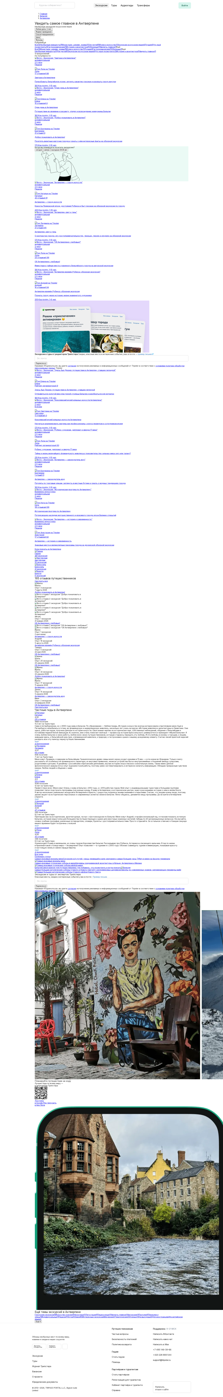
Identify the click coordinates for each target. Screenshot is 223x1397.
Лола (37, 832)
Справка (116, 1390)
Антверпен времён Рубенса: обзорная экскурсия (57, 645)
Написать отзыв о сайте (162, 1388)
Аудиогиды (127, 5)
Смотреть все (41, 581)
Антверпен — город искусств (48, 636)
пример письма (145, 354)
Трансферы (143, 5)
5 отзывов (39, 415)
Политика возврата (121, 1344)
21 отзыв (38, 133)
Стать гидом (118, 1357)
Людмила (39, 748)
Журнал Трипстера (41, 1366)
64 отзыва (39, 752)
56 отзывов (40, 507)
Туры (114, 5)
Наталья (38, 715)
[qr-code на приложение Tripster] (65, 1346)
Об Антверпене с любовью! (47, 623)
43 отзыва (39, 198)
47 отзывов (40, 810)
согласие (72, 366)
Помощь (116, 1362)
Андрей (38, 806)
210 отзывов (40, 719)
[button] (184, 5)
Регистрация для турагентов (126, 1380)
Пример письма (100, 877)
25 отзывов (40, 257)
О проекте (37, 1376)
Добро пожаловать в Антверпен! (50, 592)
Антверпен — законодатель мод (50, 696)
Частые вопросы (120, 1334)
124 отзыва (40, 781)
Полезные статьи (43, 856)
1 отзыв (38, 475)
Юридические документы (45, 1382)
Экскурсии (37, 1356)
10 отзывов (40, 103)
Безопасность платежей (124, 1339)
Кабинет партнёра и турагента (127, 1385)
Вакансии (37, 1371)
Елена (37, 777)
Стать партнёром (120, 1374)
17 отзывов (40, 73)
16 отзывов (40, 287)
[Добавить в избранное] (36, 67)
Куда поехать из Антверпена (48, 549)
